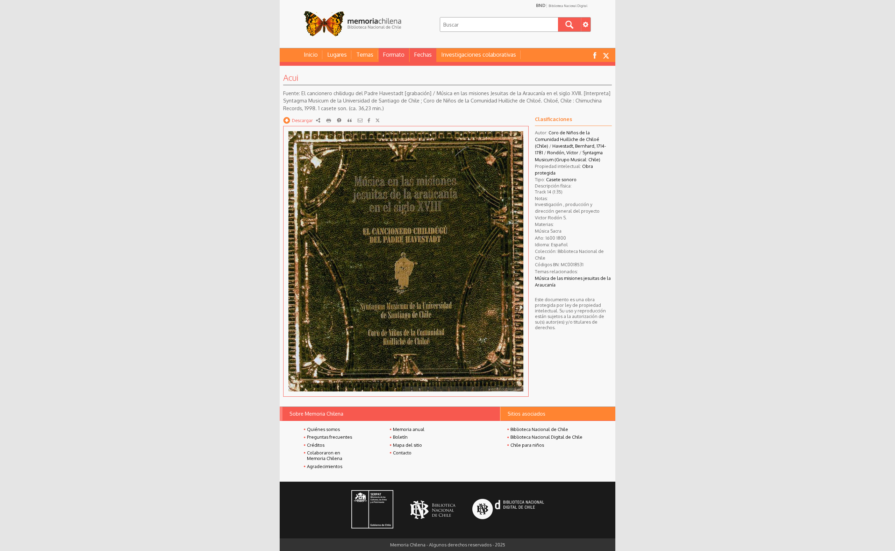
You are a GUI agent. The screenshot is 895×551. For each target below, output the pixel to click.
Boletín (400, 437)
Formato (393, 54)
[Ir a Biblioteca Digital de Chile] (508, 510)
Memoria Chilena (352, 23)
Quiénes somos (323, 429)
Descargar (302, 120)
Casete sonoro (561, 179)
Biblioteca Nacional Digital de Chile (546, 437)
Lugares (337, 54)
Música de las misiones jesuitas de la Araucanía (573, 281)
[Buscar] (569, 24)
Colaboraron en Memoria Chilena (324, 455)
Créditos (315, 445)
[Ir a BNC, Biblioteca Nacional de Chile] (433, 510)
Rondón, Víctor (562, 152)
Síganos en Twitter (606, 55)
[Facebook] (368, 120)
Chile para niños (527, 445)
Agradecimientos (324, 466)
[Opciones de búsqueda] (585, 24)
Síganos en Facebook (594, 55)
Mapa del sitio (407, 445)
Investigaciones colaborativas (478, 54)
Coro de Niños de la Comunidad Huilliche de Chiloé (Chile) (567, 139)
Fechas (423, 54)
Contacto (402, 452)
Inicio (311, 54)
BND (561, 5)
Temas (364, 54)
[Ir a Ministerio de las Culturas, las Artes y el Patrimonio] (372, 510)
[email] (360, 120)
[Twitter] (377, 120)
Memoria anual (408, 429)
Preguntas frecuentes (329, 437)
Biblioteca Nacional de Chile (539, 429)
